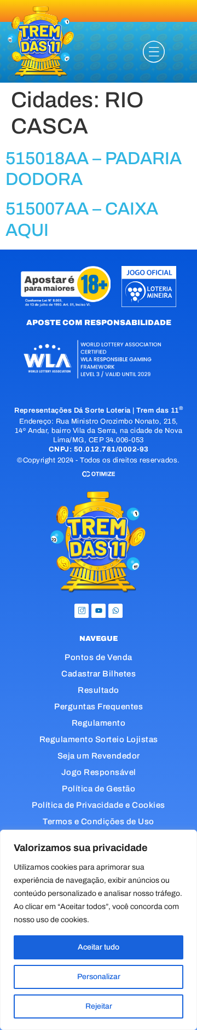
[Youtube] (98, 611)
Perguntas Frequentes (98, 706)
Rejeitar (98, 1006)
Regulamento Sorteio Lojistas (98, 739)
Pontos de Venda (98, 657)
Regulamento (99, 723)
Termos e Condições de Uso (98, 821)
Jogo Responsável (98, 772)
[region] (98, 930)
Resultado (98, 690)
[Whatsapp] (115, 611)
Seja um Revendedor (98, 755)
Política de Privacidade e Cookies (98, 805)
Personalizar (98, 977)
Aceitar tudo (98, 947)
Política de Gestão (98, 788)
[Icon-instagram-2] (81, 611)
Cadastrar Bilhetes (98, 673)
